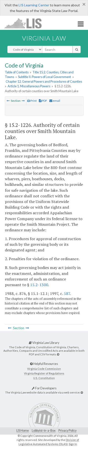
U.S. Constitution (44, 378)
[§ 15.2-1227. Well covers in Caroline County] (23, 100)
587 (67, 293)
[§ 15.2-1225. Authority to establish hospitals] (8, 100)
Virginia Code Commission (44, 368)
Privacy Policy (67, 430)
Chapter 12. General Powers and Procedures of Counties (44, 81)
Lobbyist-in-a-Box (43, 430)
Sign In (73, 444)
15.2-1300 (39, 284)
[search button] (77, 49)
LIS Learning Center (34, 5)
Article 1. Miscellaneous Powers (29, 86)
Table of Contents (17, 72)
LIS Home (22, 430)
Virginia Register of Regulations (44, 373)
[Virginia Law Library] (58, 354)
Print (33, 100)
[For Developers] (82, 392)
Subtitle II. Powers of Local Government (44, 77)
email (56, 100)
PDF (44, 100)
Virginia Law (44, 38)
